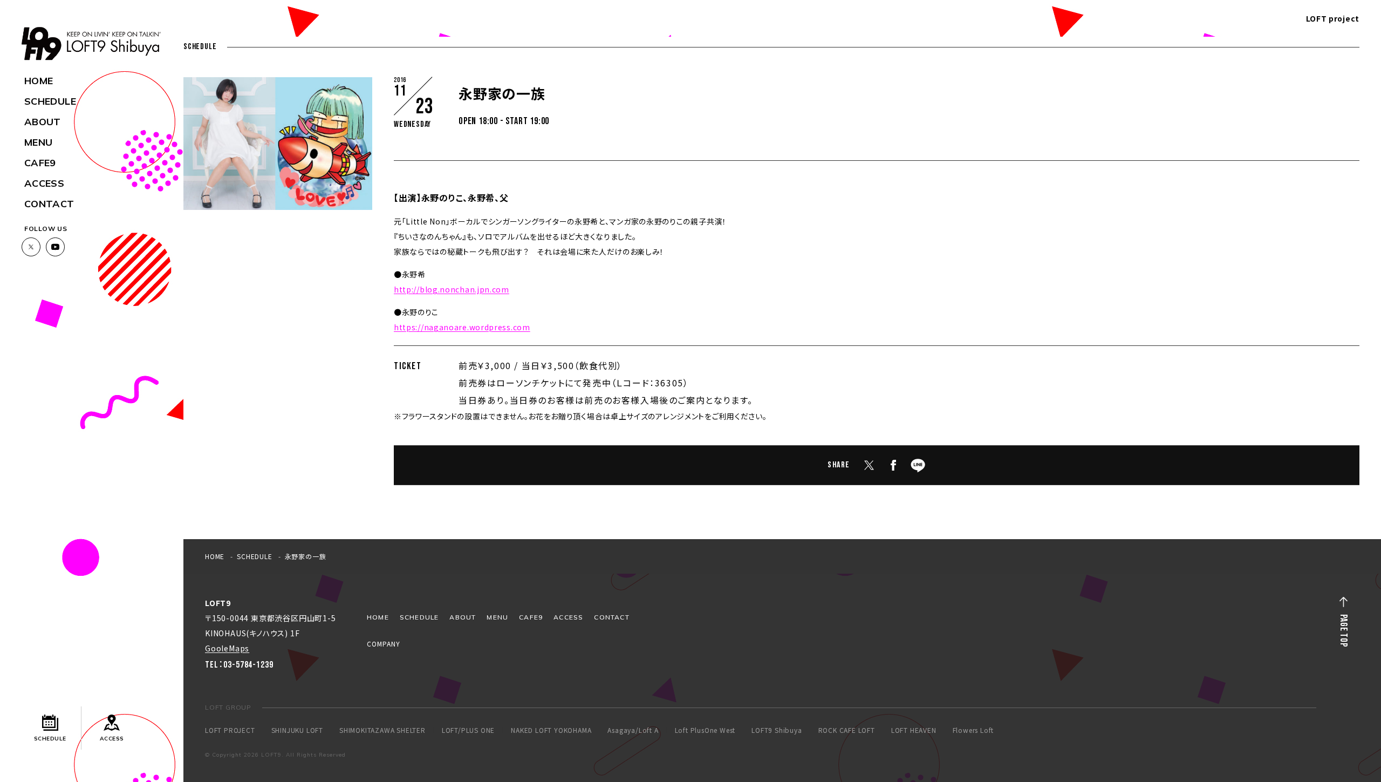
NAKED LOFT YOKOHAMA (551, 730)
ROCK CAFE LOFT (846, 730)
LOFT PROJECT (230, 730)
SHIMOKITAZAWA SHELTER (382, 730)
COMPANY (383, 643)
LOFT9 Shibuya (776, 730)
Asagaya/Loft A (632, 730)
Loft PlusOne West (705, 730)
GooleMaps (227, 648)
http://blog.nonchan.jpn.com (451, 289)
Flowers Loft (973, 730)
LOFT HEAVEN (913, 730)
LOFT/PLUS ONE (468, 730)
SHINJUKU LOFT (297, 730)
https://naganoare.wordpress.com (462, 327)
